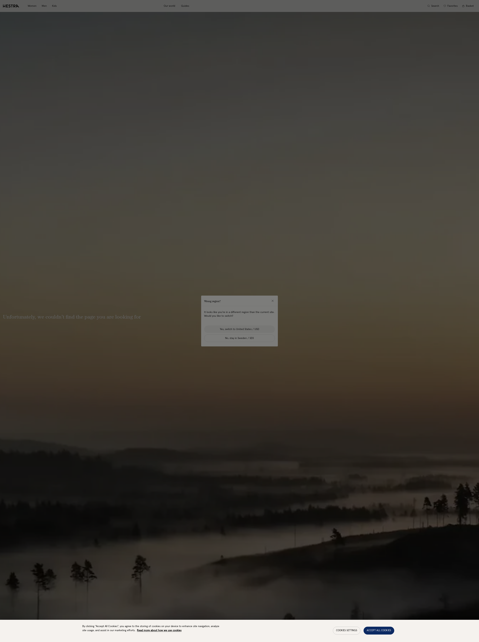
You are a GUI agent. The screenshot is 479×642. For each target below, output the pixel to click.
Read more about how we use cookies (159, 630)
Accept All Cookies (379, 630)
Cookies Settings (346, 630)
